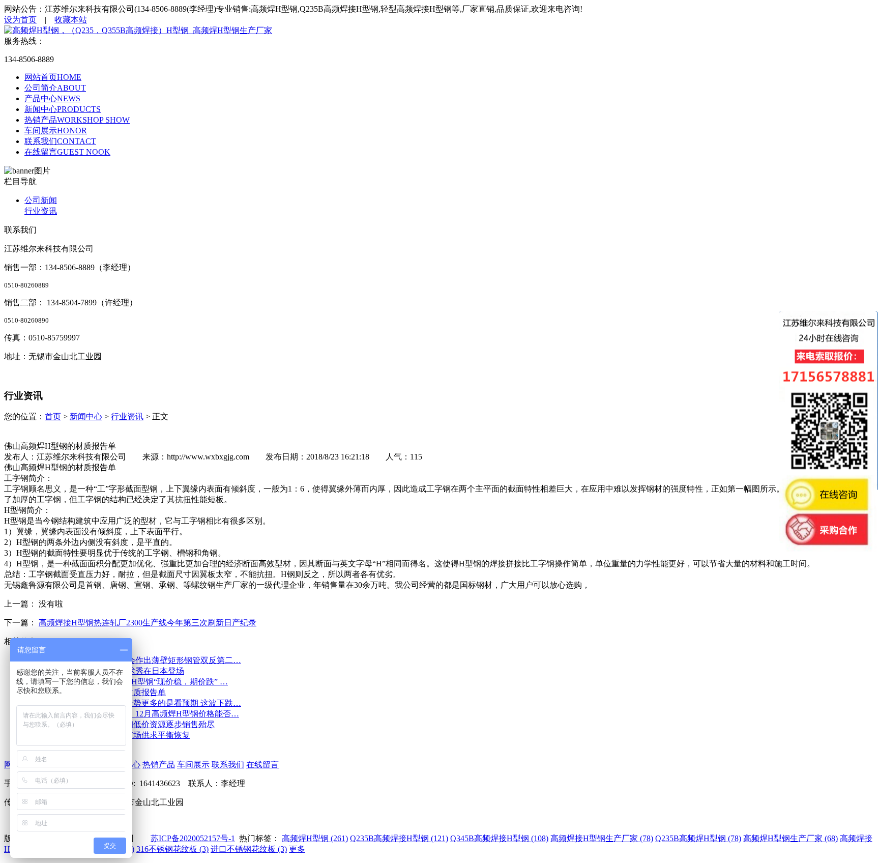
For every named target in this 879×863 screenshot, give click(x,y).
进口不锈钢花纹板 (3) (249, 849)
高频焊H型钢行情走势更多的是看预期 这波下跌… (151, 703)
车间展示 (193, 764)
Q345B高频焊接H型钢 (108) (499, 838)
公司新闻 (40, 200)
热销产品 (158, 764)
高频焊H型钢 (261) (315, 838)
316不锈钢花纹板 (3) (172, 849)
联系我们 (228, 764)
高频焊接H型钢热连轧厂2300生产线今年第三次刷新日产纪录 (147, 622)
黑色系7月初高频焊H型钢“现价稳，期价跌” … (145, 681)
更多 (297, 849)
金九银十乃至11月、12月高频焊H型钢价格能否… (150, 713)
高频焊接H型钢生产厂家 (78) (601, 838)
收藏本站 (70, 19)
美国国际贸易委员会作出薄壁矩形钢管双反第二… (151, 660)
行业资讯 (40, 211)
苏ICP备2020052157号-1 (193, 838)
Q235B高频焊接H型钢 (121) (399, 838)
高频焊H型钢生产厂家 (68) (790, 838)
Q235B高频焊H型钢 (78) (698, 838)
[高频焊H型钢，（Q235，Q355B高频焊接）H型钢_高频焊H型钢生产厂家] (138, 30)
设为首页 (20, 19)
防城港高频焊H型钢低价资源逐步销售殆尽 (138, 724)
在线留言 (262, 764)
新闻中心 (86, 416)
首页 (53, 416)
